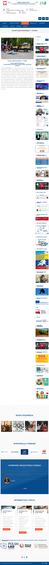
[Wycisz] (45, 52)
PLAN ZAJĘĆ (5, 26)
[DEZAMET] (44, 451)
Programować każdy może (39, 511)
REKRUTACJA (33, 23)
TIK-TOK (12, 26)
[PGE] (14, 451)
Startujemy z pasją (7, 511)
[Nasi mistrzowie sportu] (42, 426)
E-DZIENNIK (42, 23)
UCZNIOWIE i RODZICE (14, 23)
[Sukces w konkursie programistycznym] (30, 426)
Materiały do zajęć (23, 511)
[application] (42, 49)
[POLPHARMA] (24, 451)
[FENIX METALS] (34, 451)
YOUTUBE (19, 26)
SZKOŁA (4, 23)
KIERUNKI (24, 23)
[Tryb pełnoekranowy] (47, 52)
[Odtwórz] (37, 52)
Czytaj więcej (6, 529)
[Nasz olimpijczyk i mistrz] (18, 426)
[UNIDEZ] (4, 451)
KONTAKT (25, 26)
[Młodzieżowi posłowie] (6, 426)
